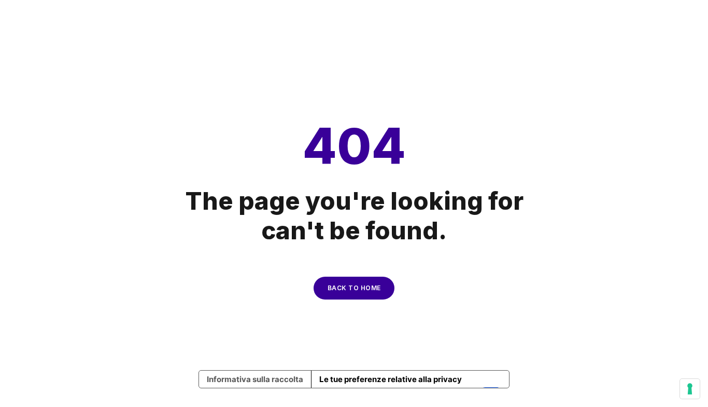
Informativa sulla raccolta (255, 379)
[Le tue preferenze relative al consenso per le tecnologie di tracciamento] (690, 389)
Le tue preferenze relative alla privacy (390, 379)
